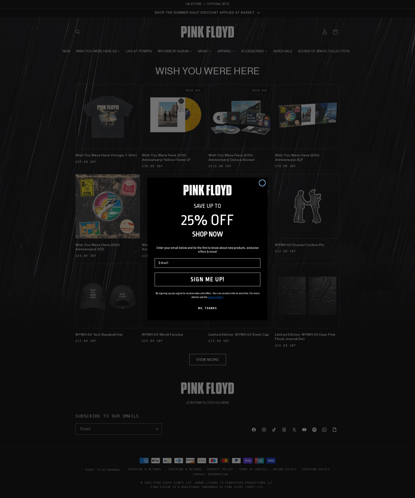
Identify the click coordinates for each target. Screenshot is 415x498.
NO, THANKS (207, 308)
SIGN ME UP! (208, 279)
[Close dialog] (262, 183)
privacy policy (215, 297)
